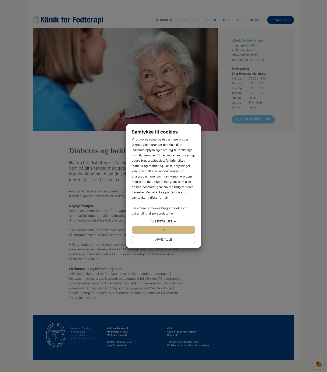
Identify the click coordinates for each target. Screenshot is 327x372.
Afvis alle (163, 239)
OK (163, 230)
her (171, 213)
